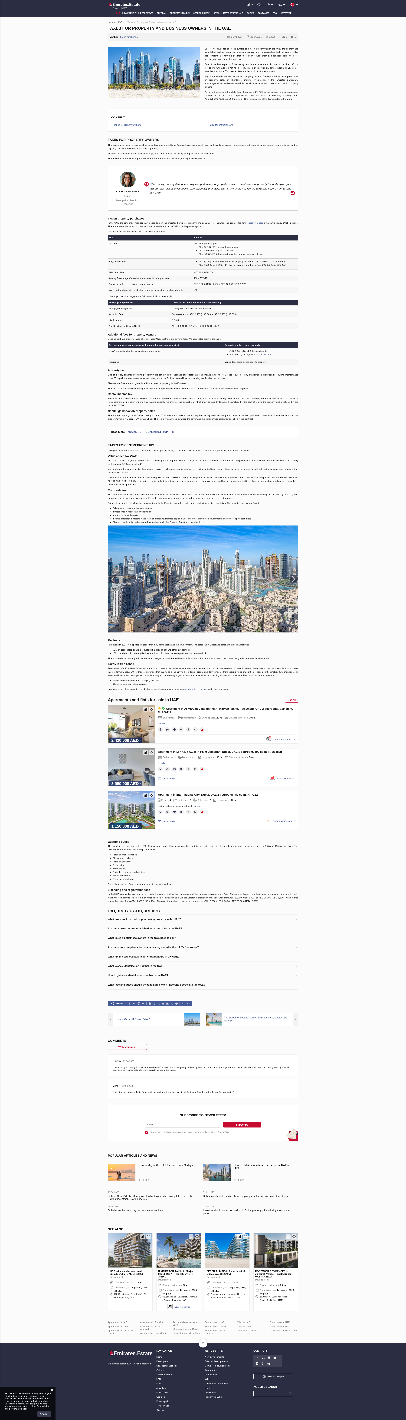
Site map (160, 1410)
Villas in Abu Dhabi (246, 1330)
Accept (44, 1414)
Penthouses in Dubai (215, 1326)
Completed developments (218, 1365)
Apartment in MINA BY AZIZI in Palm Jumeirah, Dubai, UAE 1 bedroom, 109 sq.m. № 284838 (220, 751)
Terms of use (162, 1405)
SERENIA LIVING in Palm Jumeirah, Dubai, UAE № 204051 (226, 1272)
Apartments (210, 1370)
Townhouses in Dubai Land (283, 1330)
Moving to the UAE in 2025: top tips (151, 432)
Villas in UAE (243, 1322)
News (159, 1383)
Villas (207, 1379)
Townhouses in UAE (280, 1322)
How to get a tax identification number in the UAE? (138, 975)
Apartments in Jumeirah (152, 1322)
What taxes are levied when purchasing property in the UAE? (144, 919)
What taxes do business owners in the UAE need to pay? (142, 938)
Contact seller (169, 778)
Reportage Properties (284, 739)
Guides (160, 1370)
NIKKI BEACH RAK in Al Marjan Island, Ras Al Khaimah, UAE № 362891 (175, 1274)
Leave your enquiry (275, 1376)
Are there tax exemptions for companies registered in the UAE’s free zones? (153, 947)
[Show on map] (160, 729)
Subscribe (242, 1124)
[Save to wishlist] (151, 709)
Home (159, 1357)
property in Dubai (254, 223)
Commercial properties (216, 1383)
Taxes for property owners (127, 124)
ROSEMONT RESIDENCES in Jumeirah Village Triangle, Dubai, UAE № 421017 (273, 1274)
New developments (214, 1357)
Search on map (164, 1374)
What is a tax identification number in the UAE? (136, 966)
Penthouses (211, 1374)
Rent (207, 1388)
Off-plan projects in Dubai (185, 1329)
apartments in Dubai (194, 689)
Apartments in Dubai (118, 1326)
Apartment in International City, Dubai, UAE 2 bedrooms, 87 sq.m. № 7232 (208, 794)
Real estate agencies (166, 1365)
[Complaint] (202, 729)
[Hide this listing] (167, 729)
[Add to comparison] (145, 709)
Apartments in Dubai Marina (154, 1333)
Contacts (160, 1397)
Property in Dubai (213, 1397)
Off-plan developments (216, 1361)
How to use (162, 1392)
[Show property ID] (195, 729)
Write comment (127, 1047)
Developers (162, 1361)
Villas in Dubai (244, 1326)
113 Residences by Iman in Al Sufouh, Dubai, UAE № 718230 (126, 1272)
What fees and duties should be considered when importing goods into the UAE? (156, 984)
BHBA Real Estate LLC (284, 821)
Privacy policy (163, 1401)
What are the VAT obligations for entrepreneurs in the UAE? (143, 956)
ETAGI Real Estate (286, 778)
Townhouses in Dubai (280, 1326)
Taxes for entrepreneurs (220, 124)
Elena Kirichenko (129, 37)
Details (161, 723)
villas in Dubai (264, 354)
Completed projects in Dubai (187, 1333)
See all (292, 700)
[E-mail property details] (181, 729)
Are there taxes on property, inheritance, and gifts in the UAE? (145, 928)
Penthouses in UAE (214, 1322)
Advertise (161, 1388)
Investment (210, 1392)
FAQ (158, 1379)
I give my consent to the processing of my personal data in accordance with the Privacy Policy (190, 1132)
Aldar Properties (182, 1307)
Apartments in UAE (117, 1322)
